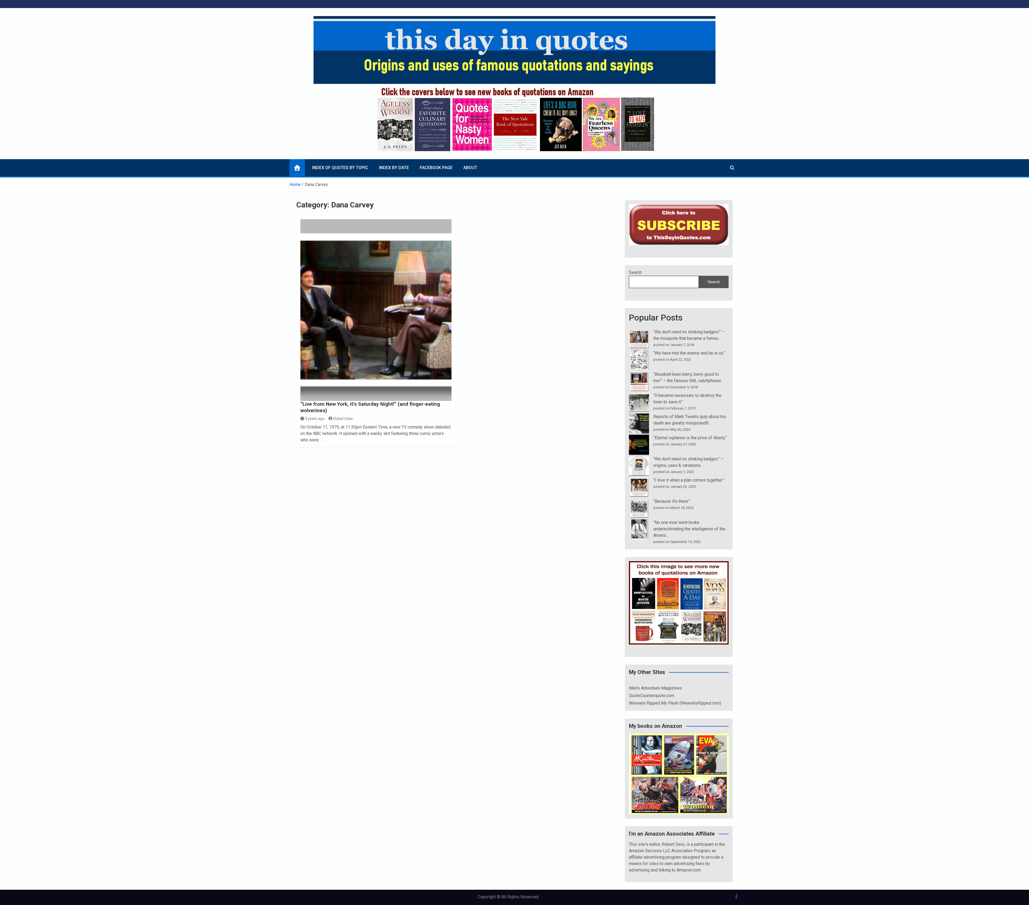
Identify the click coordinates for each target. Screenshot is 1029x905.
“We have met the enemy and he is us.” (689, 353)
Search (635, 272)
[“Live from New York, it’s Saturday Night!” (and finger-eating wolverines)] (376, 310)
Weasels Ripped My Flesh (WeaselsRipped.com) (675, 703)
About (470, 167)
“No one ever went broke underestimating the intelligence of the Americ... (689, 529)
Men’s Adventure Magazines (655, 688)
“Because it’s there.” (671, 501)
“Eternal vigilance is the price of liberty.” (690, 437)
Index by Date (394, 167)
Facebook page (436, 167)
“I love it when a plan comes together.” (688, 480)
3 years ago (315, 418)
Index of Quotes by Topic (340, 167)
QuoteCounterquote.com (651, 695)
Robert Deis (343, 418)
